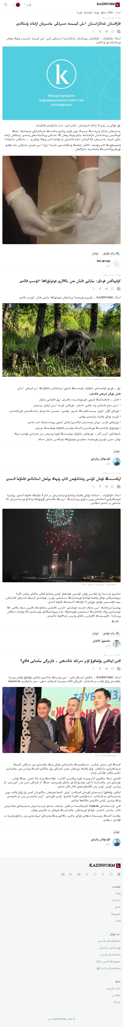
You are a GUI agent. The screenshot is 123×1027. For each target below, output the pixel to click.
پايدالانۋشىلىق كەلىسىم (109, 941)
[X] (94, 32)
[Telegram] (106, 32)
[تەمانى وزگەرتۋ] (15, 4)
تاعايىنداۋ (88, 13)
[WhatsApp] (112, 32)
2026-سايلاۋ (107, 13)
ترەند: (118, 13)
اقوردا (79, 13)
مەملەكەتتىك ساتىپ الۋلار (108, 969)
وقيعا (96, 13)
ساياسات (116, 901)
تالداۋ (118, 907)
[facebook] (103, 874)
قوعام (95, 254)
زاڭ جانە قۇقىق (111, 254)
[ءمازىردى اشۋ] (5, 4)
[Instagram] (119, 32)
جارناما (117, 1003)
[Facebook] (100, 32)
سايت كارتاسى (113, 989)
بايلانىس (116, 996)
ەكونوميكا (116, 914)
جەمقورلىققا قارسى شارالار (108, 962)
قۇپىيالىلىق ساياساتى (110, 948)
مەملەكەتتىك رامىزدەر (110, 955)
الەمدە (118, 921)
